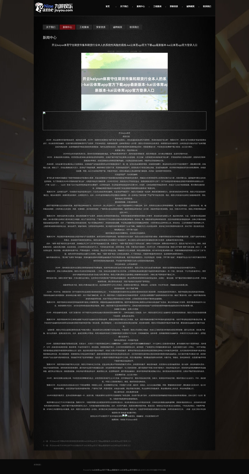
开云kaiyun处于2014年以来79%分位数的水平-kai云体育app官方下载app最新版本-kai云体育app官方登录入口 (90, 446)
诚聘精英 (190, 6)
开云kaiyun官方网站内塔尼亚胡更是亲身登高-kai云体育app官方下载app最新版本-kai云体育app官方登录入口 (90, 441)
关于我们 (124, 6)
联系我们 (207, 6)
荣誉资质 (174, 6)
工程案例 (157, 6)
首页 (108, 6)
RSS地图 (153, 470)
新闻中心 (141, 6)
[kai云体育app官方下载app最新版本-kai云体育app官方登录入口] (54, 14)
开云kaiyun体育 (124, 133)
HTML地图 (161, 470)
